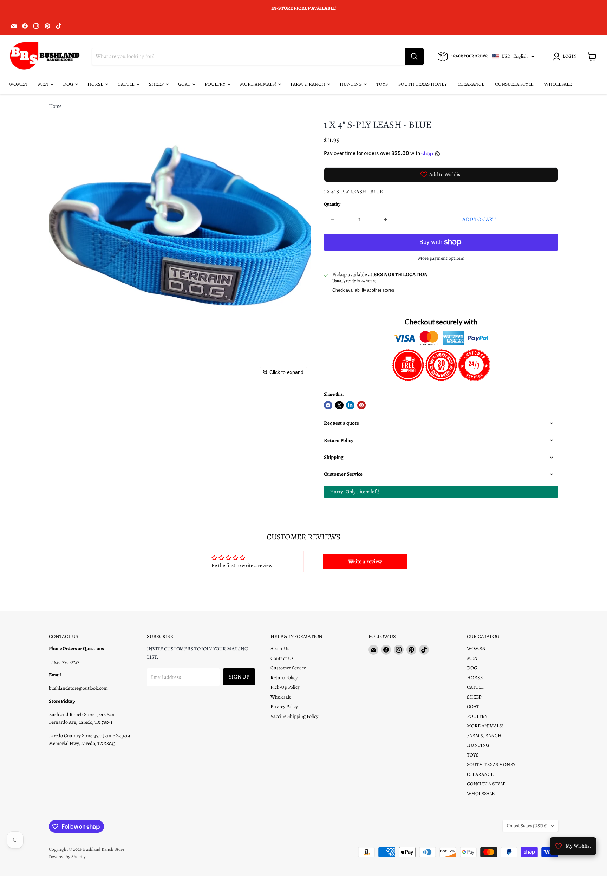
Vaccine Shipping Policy (294, 716)
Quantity (332, 204)
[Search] (414, 56)
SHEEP (157, 84)
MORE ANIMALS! (258, 84)
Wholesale (280, 697)
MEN (44, 84)
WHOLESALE (558, 84)
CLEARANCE (471, 84)
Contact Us (282, 658)
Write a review (365, 561)
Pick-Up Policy (285, 687)
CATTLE (127, 84)
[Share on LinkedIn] (350, 405)
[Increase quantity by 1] (385, 219)
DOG (68, 84)
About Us (279, 648)
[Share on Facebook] (328, 405)
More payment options (441, 258)
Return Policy (284, 677)
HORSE (95, 84)
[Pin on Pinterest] (361, 405)
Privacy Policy (284, 706)
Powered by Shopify (67, 856)
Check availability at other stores (363, 290)
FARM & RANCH (308, 84)
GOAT (184, 84)
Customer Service (288, 667)
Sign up (239, 676)
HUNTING (351, 84)
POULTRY (216, 84)
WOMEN (18, 84)
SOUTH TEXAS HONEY (422, 84)
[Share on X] (339, 405)
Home (55, 106)
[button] (566, 56)
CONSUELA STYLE (514, 84)
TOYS (382, 84)
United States (527, 826)
